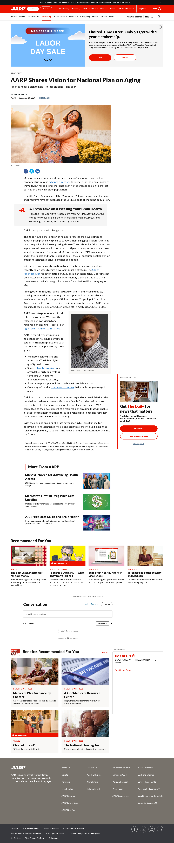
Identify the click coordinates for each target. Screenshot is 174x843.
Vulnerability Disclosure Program (85, 833)
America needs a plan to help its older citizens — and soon (43, 86)
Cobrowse (53, 838)
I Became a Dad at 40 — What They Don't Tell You (67, 574)
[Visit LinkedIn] (160, 829)
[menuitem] (14, 18)
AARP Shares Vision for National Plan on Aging (75, 80)
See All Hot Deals (123, 670)
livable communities (62, 387)
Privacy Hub (138, 443)
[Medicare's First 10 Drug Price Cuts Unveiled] (96, 502)
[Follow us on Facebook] (134, 829)
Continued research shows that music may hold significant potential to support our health (50, 522)
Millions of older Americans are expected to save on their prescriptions (50, 504)
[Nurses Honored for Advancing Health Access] (96, 481)
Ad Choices (16, 838)
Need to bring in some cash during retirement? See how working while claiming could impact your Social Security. (84, 2)
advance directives (59, 181)
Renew (125, 57)
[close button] (160, 27)
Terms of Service (51, 828)
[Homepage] (18, 9)
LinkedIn (38, 172)
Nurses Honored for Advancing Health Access (51, 477)
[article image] (149, 17)
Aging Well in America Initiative (42, 328)
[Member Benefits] (17, 652)
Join (100, 57)
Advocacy (16, 73)
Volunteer (66, 782)
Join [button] (33, 9)
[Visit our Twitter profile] (143, 829)
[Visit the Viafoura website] (72, 638)
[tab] (30, 623)
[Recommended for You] (28, 556)
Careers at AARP (119, 775)
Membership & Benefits (69, 9)
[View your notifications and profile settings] (111, 623)
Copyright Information (56, 833)
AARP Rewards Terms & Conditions (26, 833)
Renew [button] (46, 9)
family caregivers (47, 367)
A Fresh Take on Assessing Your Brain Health (65, 209)
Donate (65, 775)
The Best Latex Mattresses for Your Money (27, 574)
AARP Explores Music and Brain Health (52, 517)
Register (142, 9)
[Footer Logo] (31, 767)
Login (154, 9)
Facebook (27, 172)
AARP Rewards (68, 796)
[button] (159, 17)
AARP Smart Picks (90, 9)
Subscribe (139, 428)
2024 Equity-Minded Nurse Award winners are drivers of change (49, 484)
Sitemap (14, 828)
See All (105, 652)
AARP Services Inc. (120, 796)
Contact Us (92, 767)
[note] (61, 165)
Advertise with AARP (121, 767)
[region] (67, 622)
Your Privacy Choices (34, 838)
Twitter (32, 172)
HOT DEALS (123, 656)
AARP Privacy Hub (30, 828)
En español (44, 98)
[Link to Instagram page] (152, 829)
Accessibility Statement (73, 828)
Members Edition (107, 9)
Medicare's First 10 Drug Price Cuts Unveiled (49, 497)
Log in (86, 604)
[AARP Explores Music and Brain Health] (96, 523)
